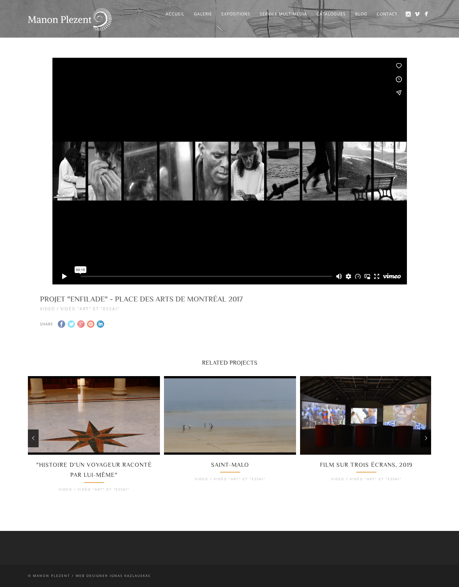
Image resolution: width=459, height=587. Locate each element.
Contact (387, 14)
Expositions (235, 14)
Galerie (203, 14)
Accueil (175, 14)
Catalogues (331, 14)
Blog (361, 14)
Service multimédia (283, 14)
